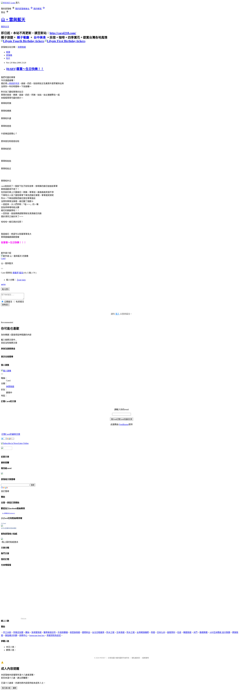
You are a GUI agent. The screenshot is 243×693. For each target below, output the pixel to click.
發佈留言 (5, 305)
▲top (3, 284)
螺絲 (27, 632)
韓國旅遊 (187, 632)
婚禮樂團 (203, 632)
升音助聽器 (63, 632)
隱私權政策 (136, 658)
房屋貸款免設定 (54, 635)
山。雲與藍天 (13, 19)
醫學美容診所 (50, 632)
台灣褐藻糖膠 (143, 632)
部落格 (9, 55)
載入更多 (5, 289)
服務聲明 (145, 658)
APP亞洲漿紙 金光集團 (220, 632)
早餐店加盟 (18, 632)
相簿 (8, 52)
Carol (3, 258)
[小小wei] (2, 526)
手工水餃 (7, 632)
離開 (14, 688)
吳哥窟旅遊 (36, 632)
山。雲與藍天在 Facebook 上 (8, 513)
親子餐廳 (23, 37)
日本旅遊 (120, 632)
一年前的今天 (13, 83)
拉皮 (179, 632)
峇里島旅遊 (75, 632)
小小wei (3, 523)
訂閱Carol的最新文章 (11, 434)
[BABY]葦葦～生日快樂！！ (25, 69)
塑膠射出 (86, 632)
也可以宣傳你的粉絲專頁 (8, 528)
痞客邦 (16, 273)
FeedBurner (124, 424)
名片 (8, 58)
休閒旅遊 (22, 47)
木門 (195, 632)
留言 (21, 273)
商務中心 (23, 635)
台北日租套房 (98, 632)
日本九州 (161, 632)
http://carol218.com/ (63, 33)
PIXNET (102, 658)
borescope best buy (37, 635)
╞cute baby (21, 280)
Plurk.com (23, 618)
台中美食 (40, 37)
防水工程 (110, 632)
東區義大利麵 (11, 635)
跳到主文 (5, 27)
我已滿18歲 (6, 688)
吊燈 (153, 632)
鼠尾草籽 (171, 632)
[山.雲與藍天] (15, 443)
